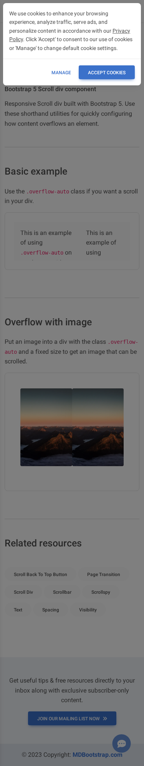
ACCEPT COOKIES (107, 72)
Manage (61, 72)
